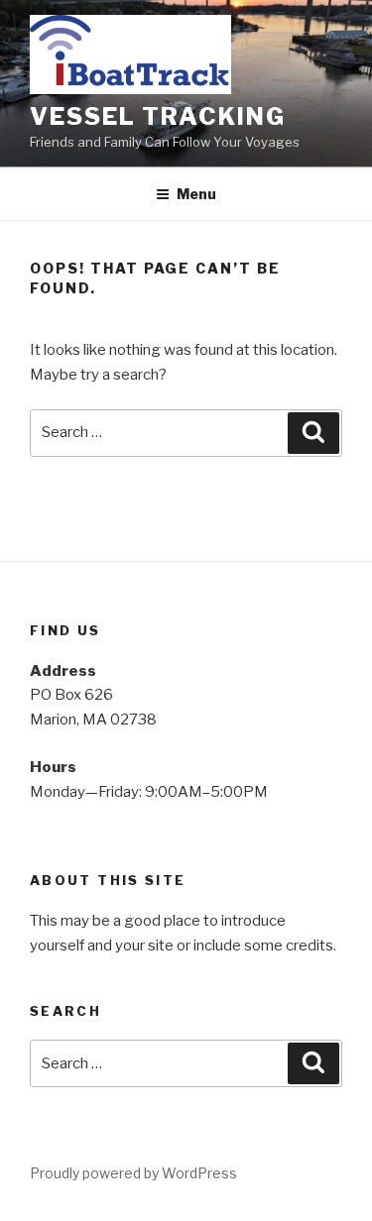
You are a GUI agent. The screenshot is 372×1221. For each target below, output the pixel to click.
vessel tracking (158, 116)
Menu (196, 193)
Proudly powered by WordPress (133, 1173)
